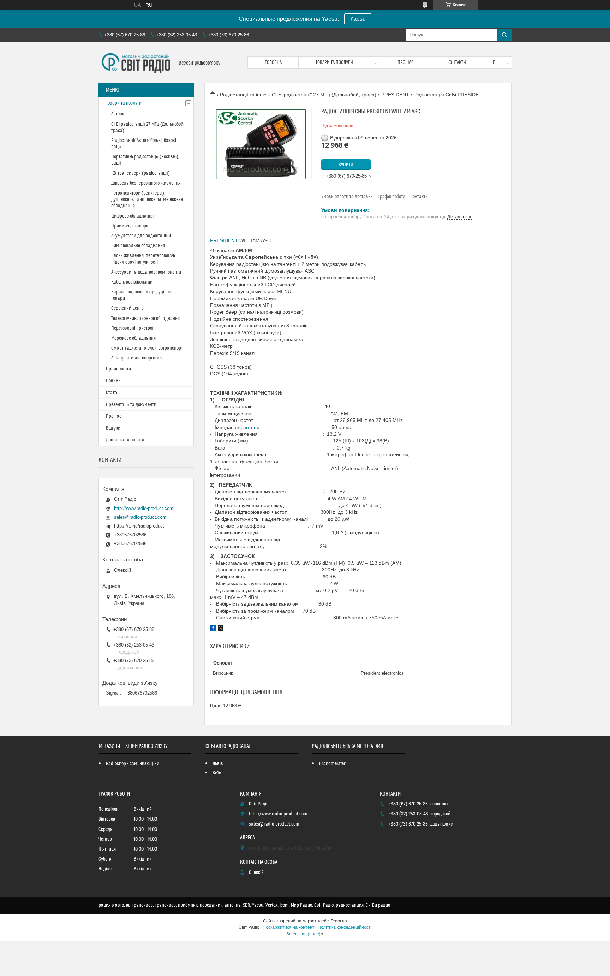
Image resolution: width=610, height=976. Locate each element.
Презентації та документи (131, 404)
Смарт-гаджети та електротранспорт (147, 348)
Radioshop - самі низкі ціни (132, 764)
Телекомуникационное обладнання (145, 318)
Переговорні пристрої (132, 328)
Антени (118, 114)
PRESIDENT (395, 94)
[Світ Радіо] (135, 62)
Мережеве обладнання (133, 338)
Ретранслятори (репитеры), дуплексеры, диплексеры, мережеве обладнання (147, 199)
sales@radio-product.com (140, 517)
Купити (346, 165)
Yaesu (358, 19)
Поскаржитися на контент (289, 927)
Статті (111, 392)
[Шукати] (504, 35)
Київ (217, 773)
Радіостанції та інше (243, 94)
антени (251, 427)
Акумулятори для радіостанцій (141, 236)
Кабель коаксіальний (131, 282)
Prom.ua (339, 920)
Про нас (405, 62)
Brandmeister (332, 764)
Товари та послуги (334, 62)
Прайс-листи (118, 369)
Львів (218, 764)
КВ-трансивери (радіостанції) (140, 173)
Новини (113, 380)
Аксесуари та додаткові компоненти (146, 272)
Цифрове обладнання (132, 216)
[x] (220, 629)
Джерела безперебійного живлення (145, 183)
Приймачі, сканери (130, 226)
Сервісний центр (127, 308)
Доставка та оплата (125, 440)
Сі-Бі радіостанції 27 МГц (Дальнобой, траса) (324, 94)
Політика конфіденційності (345, 927)
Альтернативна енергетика (137, 358)
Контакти (456, 62)
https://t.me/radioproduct (139, 526)
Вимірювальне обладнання (138, 246)
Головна (273, 62)
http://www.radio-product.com (143, 508)
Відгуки (113, 428)
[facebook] (213, 629)
